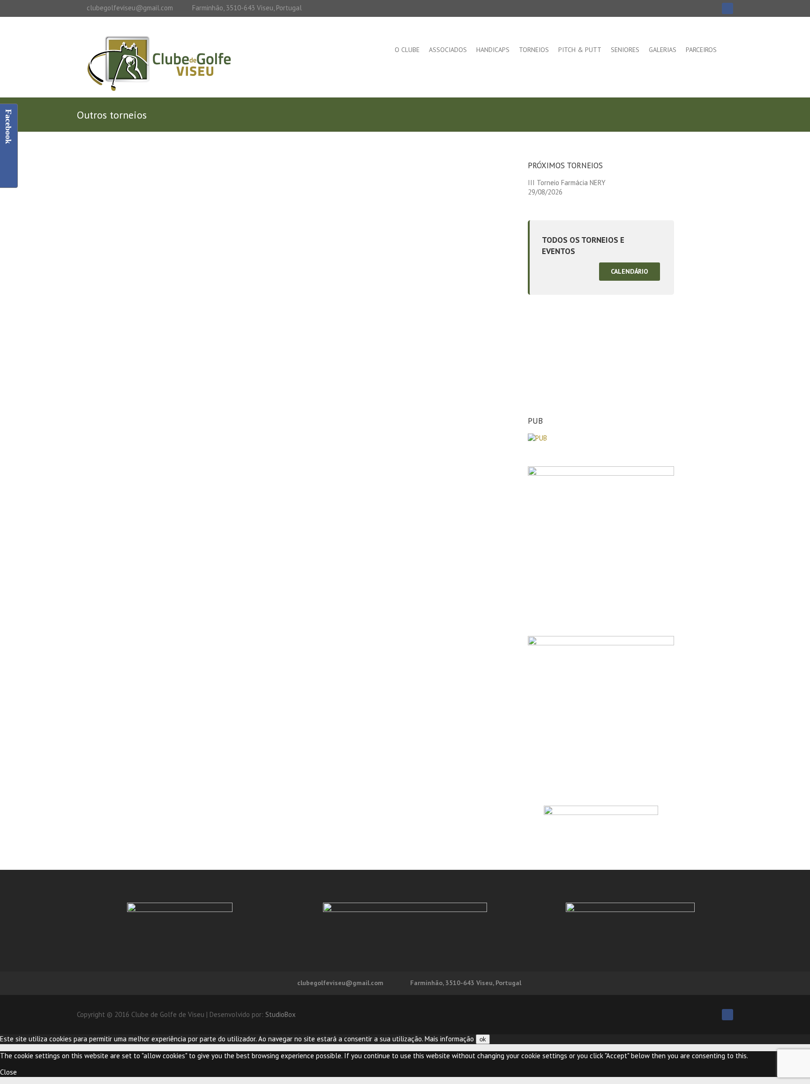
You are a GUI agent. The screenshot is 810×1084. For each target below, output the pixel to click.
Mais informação (449, 1038)
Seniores (625, 49)
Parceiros (701, 49)
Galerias (662, 49)
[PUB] (537, 438)
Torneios (534, 49)
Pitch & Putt (579, 49)
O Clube (407, 49)
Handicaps (493, 49)
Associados (448, 49)
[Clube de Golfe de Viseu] (159, 64)
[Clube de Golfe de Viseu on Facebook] (727, 8)
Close (8, 1072)
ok (483, 1039)
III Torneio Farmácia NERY (567, 182)
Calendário (629, 271)
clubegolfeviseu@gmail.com (130, 7)
